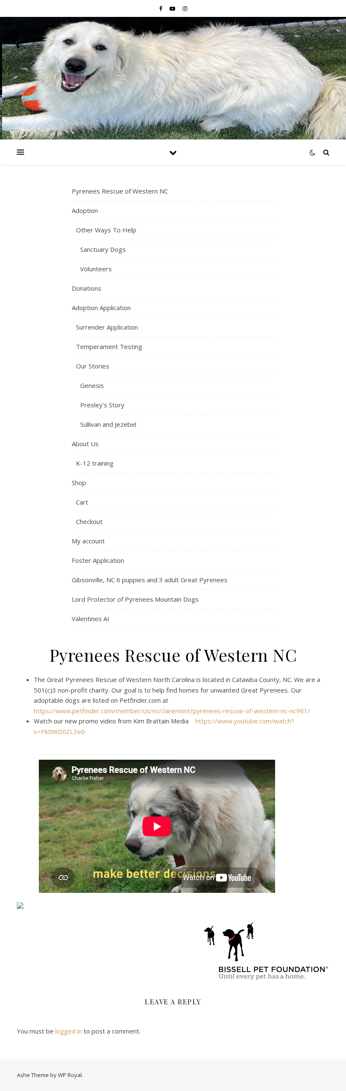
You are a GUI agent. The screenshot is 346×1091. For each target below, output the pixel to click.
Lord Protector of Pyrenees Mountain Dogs (135, 599)
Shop (79, 482)
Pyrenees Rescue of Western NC (120, 191)
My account (88, 541)
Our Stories (92, 366)
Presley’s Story (102, 405)
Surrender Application (107, 327)
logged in (68, 1031)
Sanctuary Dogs (103, 249)
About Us (85, 443)
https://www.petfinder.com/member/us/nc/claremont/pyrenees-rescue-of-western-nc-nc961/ (172, 710)
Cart (82, 502)
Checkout (89, 521)
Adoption (85, 210)
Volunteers (96, 269)
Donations (86, 288)
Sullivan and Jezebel (108, 424)
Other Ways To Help (106, 230)
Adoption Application (101, 307)
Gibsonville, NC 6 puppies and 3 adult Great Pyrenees (149, 580)
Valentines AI (90, 618)
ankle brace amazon (66, 748)
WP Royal (70, 1075)
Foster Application (98, 560)
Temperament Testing (109, 346)
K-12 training (95, 463)
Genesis (92, 385)
